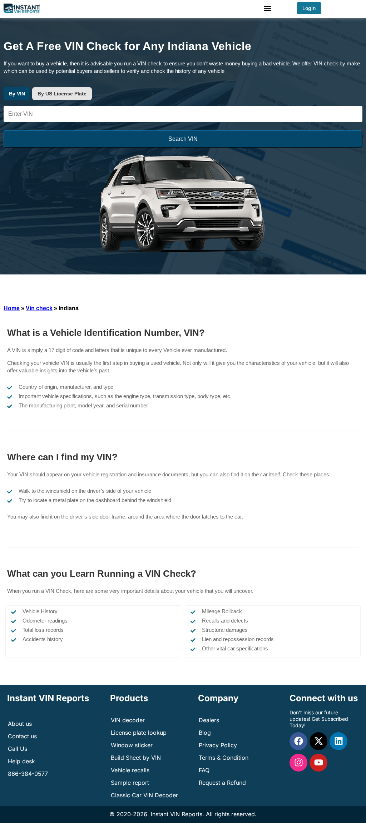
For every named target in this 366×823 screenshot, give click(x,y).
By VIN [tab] (17, 93)
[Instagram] (298, 763)
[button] (267, 8)
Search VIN (183, 139)
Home (12, 308)
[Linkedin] (338, 741)
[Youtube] (318, 763)
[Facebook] (298, 741)
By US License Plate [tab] (62, 93)
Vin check (39, 308)
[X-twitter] (318, 741)
